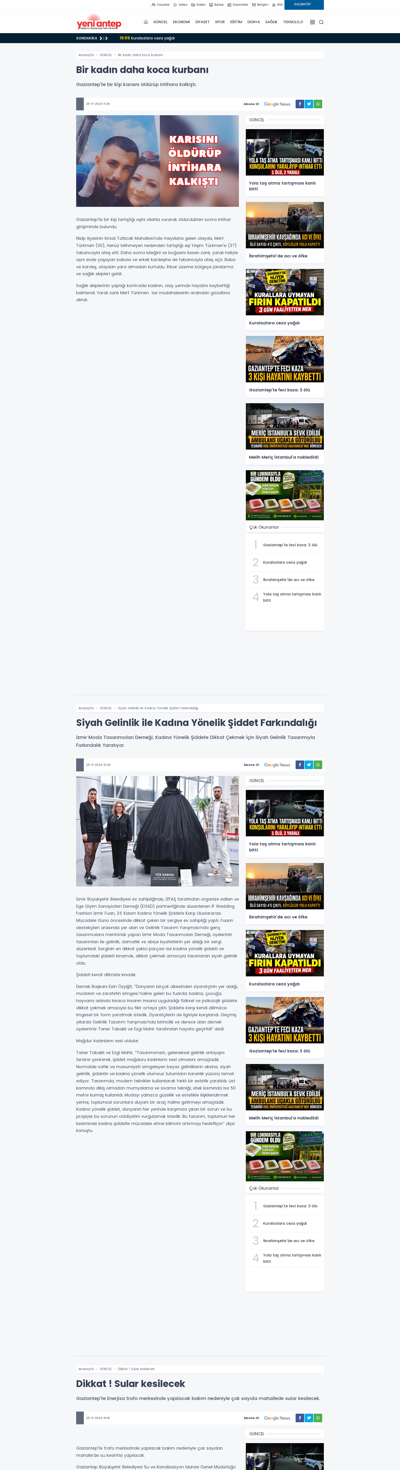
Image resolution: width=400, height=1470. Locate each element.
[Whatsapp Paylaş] (318, 104)
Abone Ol (251, 104)
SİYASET (202, 22)
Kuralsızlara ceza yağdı (147, 38)
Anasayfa (86, 55)
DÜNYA (253, 22)
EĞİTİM (236, 22)
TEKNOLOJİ (293, 22)
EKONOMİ (181, 22)
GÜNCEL (160, 22)
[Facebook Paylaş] (300, 104)
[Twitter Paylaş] (309, 104)
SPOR (220, 22)
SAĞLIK (271, 22)
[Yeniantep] (99, 22)
